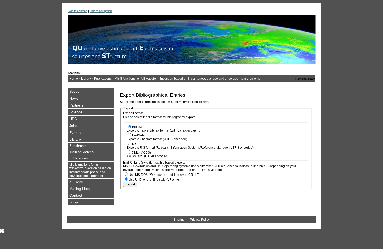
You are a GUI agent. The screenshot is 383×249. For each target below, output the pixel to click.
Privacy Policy (200, 219)
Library (86, 78)
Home (73, 78)
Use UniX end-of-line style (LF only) (154, 180)
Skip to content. (77, 11)
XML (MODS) (141, 152)
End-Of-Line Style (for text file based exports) (154, 162)
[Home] (192, 41)
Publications (103, 78)
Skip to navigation (101, 11)
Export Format (133, 113)
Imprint (179, 219)
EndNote (138, 135)
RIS (134, 144)
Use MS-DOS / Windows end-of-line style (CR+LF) (164, 175)
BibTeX (137, 127)
